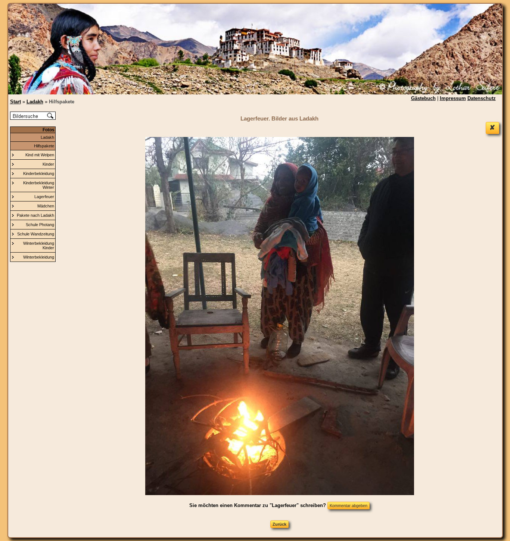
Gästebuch (423, 98)
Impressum (453, 98)
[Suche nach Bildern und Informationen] (33, 118)
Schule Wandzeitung (35, 234)
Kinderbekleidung (38, 173)
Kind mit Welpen (39, 155)
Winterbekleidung (38, 257)
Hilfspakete (44, 146)
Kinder (48, 164)
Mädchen (45, 206)
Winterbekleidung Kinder (38, 245)
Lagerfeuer (44, 196)
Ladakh (47, 137)
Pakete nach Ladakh (35, 215)
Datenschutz (481, 98)
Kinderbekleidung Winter (38, 185)
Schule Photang (40, 224)
